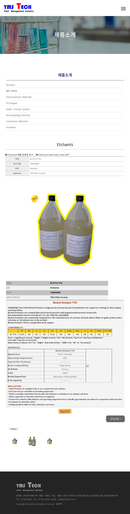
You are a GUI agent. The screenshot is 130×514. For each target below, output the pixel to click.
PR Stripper (11, 103)
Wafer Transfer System (18, 109)
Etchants (10, 84)
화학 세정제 (11, 90)
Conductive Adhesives (17, 121)
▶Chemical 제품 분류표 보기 (19, 154)
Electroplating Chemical (18, 115)
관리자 (59, 504)
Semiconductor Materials (19, 96)
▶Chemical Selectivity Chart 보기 (52, 154)
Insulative (11, 127)
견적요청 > (115, 418)
